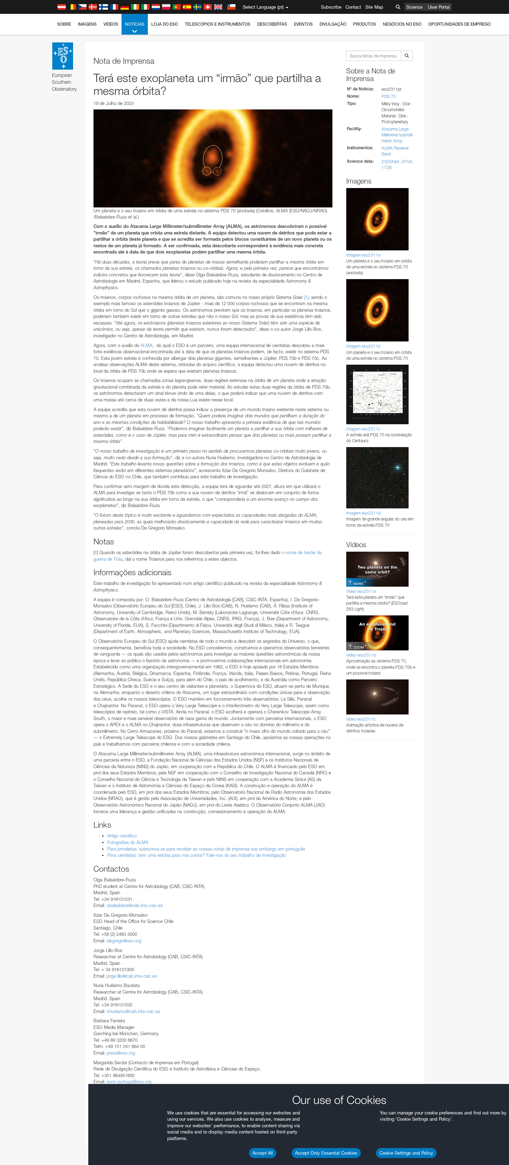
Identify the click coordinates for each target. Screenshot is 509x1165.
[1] (306, 297)
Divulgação (333, 24)
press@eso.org (121, 1053)
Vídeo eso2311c (361, 719)
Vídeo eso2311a (361, 591)
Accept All (262, 1153)
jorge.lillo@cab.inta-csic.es (132, 976)
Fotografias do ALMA (127, 842)
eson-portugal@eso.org (129, 1081)
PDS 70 (389, 96)
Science (414, 7)
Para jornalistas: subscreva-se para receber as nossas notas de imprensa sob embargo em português (206, 849)
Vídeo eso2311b (361, 655)
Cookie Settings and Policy (406, 1153)
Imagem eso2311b (363, 346)
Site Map (374, 7)
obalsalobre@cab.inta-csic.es (135, 905)
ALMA (146, 345)
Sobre (64, 24)
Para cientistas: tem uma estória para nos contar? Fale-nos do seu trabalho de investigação (196, 855)
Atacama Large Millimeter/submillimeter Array (397, 134)
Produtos (364, 24)
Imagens (87, 24)
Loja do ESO (164, 24)
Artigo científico (122, 835)
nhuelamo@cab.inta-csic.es (133, 1011)
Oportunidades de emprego (459, 24)
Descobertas (272, 24)
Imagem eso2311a (363, 255)
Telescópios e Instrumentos (217, 24)
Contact (353, 7)
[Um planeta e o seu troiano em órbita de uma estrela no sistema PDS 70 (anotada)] (212, 158)
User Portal (439, 7)
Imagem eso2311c (363, 429)
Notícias (134, 24)
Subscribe (331, 7)
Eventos (303, 24)
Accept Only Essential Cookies (326, 1153)
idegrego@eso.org (124, 940)
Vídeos (111, 24)
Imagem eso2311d (363, 513)
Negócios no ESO (402, 24)
